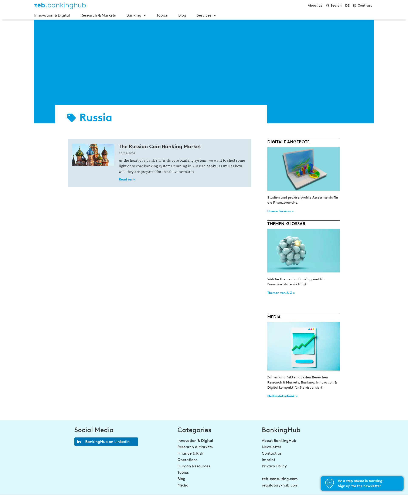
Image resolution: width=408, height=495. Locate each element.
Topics (162, 15)
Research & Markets (98, 15)
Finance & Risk (190, 453)
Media (182, 485)
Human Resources (193, 466)
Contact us (272, 453)
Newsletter (271, 447)
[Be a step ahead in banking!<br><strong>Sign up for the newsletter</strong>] (329, 483)
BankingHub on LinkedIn (107, 441)
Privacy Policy (274, 466)
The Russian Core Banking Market (160, 146)
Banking (133, 15)
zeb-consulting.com (280, 479)
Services (204, 15)
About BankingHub (279, 440)
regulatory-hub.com (280, 485)
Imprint (268, 459)
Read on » (127, 179)
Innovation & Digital (52, 15)
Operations (187, 459)
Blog (182, 15)
